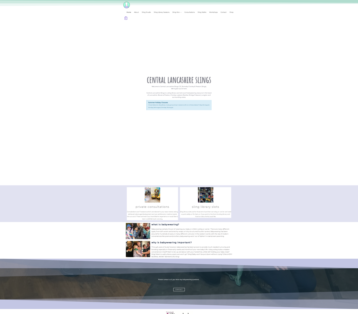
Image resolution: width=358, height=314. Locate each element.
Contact (224, 12)
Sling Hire (176, 12)
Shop (231, 12)
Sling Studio (146, 12)
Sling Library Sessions (161, 12)
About (136, 12)
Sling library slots (205, 207)
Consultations (189, 12)
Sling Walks (202, 12)
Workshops (213, 12)
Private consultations (152, 207)
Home (129, 12)
